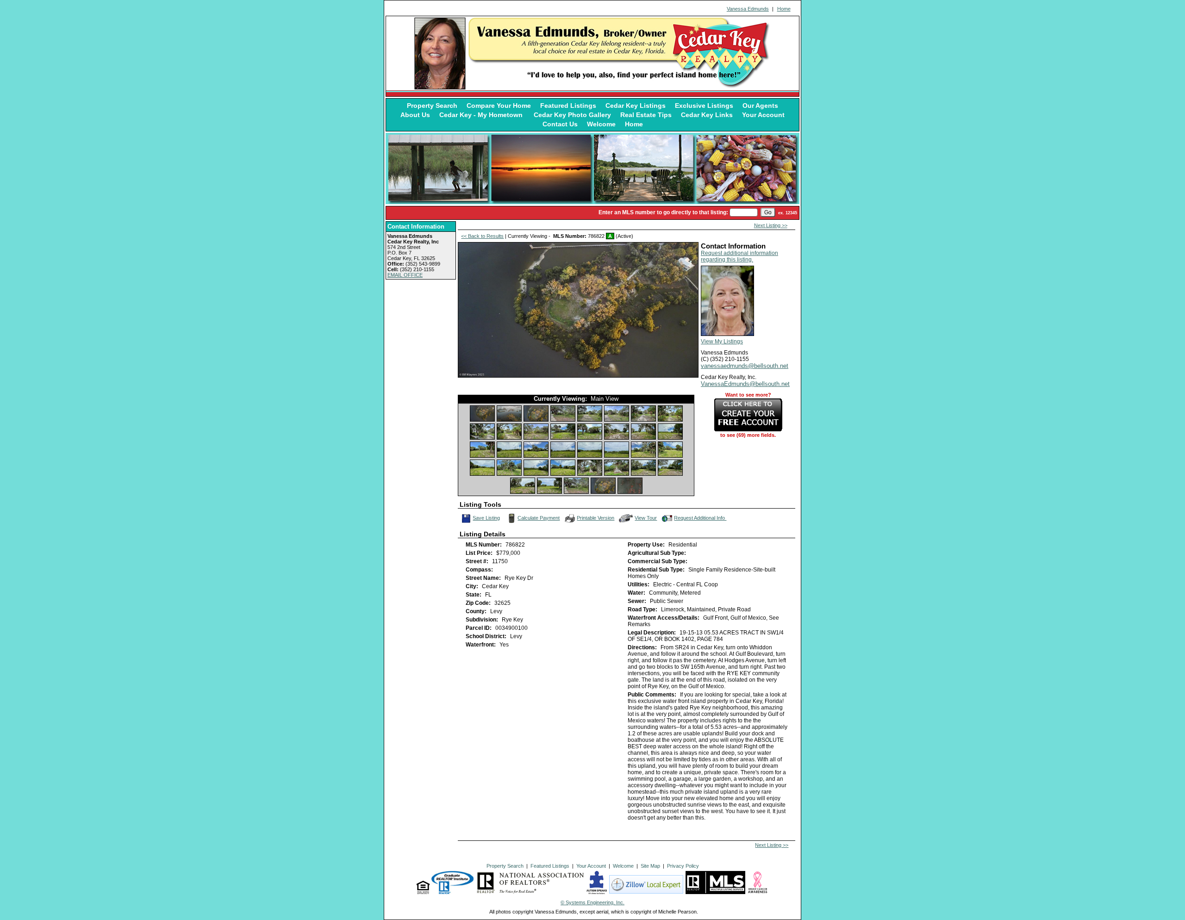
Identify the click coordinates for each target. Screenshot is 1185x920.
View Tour (646, 517)
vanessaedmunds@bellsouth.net (744, 365)
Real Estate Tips (646, 114)
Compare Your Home (499, 105)
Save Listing (487, 517)
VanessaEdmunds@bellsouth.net (745, 383)
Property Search (432, 105)
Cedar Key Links (707, 114)
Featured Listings (568, 105)
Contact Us (560, 124)
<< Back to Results (482, 236)
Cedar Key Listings (635, 105)
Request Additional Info (700, 518)
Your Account (763, 114)
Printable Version (595, 518)
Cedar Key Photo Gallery (572, 114)
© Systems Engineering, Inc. (592, 902)
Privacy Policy (683, 866)
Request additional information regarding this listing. (739, 256)
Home (784, 9)
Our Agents (760, 105)
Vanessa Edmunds (748, 9)
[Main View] (482, 413)
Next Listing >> (770, 225)
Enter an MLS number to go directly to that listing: (663, 212)
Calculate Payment (539, 518)
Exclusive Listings (704, 105)
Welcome (601, 124)
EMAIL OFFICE (405, 275)
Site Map (650, 866)
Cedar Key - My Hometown (481, 114)
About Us (415, 114)
